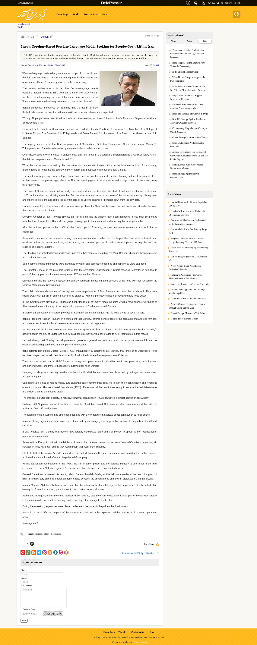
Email (24, 578)
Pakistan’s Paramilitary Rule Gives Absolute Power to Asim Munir (186, 106)
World (147, 35)
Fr (230, 2)
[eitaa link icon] (50, 552)
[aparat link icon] (61, 552)
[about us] (188, 2)
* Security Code (28, 609)
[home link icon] (23, 552)
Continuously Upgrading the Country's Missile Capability (188, 130)
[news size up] (51, 36)
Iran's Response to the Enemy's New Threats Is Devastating (187, 64)
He (226, 2)
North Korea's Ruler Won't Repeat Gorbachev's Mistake (186, 166)
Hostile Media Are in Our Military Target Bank (188, 231)
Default (45, 36)
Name (24, 570)
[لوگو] (32, 20)
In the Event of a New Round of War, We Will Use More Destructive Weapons (188, 88)
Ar (209, 2)
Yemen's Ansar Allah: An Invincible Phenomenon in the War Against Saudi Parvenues (187, 53)
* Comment (26, 586)
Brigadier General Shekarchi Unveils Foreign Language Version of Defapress (186, 240)
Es (213, 2)
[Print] (23, 36)
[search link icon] (28, 552)
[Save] (32, 37)
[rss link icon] (33, 552)
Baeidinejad (56, 534)
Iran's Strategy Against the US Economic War (184, 175)
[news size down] (37, 36)
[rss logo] (203, 3)
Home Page (109, 632)
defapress (37, 534)
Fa (222, 2)
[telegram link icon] (39, 552)
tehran (46, 534)
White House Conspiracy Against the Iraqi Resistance (187, 79)
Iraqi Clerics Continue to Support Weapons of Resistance (186, 97)
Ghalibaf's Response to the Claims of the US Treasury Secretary (188, 213)
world (156, 35)
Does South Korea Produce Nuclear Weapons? (187, 145)
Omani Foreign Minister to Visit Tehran (190, 137)
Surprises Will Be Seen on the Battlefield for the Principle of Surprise (188, 222)
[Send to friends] (27, 36)
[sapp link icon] (55, 552)
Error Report (149, 544)
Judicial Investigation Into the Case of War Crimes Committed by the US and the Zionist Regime (189, 155)
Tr (234, 2)
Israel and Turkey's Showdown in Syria (190, 113)
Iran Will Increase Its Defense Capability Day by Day (188, 204)
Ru (238, 2)
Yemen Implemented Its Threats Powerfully (190, 284)
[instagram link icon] (44, 552)
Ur (217, 2)
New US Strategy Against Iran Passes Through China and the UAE (188, 121)
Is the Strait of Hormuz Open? (185, 72)
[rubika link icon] (66, 552)
